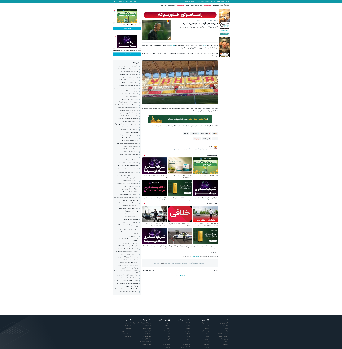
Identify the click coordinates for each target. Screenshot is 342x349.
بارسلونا (168, 328)
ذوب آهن (187, 331)
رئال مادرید (167, 339)
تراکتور (188, 328)
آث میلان (168, 323)
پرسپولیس (187, 326)
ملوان (188, 339)
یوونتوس (168, 347)
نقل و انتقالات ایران (127, 334)
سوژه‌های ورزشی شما (204, 323)
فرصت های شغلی (223, 336)
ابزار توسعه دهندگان (223, 334)
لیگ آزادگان (148, 325)
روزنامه (187, 5)
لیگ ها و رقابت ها (204, 331)
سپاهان (188, 334)
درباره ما (226, 331)
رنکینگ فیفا (129, 328)
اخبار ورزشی (207, 1)
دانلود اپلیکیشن (224, 323)
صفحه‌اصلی (216, 5)
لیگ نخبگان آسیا (146, 339)
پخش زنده (213, 1)
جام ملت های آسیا (127, 326)
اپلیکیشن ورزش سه (220, 1)
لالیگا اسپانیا (148, 331)
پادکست (202, 1)
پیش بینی (227, 1)
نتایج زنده (164, 5)
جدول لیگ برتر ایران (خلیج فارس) (142, 323)
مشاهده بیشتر (179, 276)
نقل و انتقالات (180, 5)
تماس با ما (197, 1)
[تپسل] (148, 116)
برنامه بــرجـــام (199, 5)
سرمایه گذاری (127, 28)
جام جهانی (129, 323)
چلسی (168, 336)
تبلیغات (192, 1)
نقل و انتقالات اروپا (127, 331)
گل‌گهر (188, 342)
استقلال (188, 323)
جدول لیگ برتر (208, 5)
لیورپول (168, 342)
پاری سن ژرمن (128, 336)
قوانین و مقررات (195, 256)
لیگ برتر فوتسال (146, 344)
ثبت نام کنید (127, 54)
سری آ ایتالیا (148, 333)
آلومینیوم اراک (186, 344)
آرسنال (168, 334)
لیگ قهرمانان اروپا (146, 336)
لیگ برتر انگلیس (147, 328)
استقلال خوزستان (185, 347)
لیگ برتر (172, 45)
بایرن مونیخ (167, 331)
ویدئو (207, 334)
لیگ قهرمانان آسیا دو (145, 342)
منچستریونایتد (166, 344)
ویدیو (192, 5)
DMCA (226, 342)
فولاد (204, 45)
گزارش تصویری (172, 5)
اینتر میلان (167, 326)
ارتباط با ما (225, 326)
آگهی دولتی (225, 344)
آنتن (208, 342)
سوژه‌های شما (187, 1)
